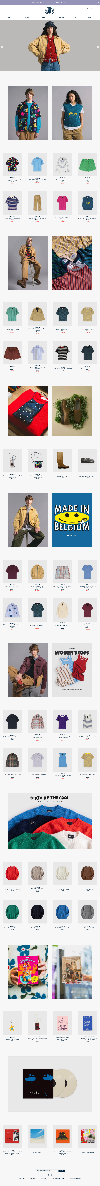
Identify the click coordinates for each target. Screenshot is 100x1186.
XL (41, 175)
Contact (33, 1178)
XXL (17, 325)
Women (27, 17)
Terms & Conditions (58, 1178)
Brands (61, 17)
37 (87, 471)
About (90, 17)
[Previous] (2, 47)
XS (12, 175)
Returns (43, 1178)
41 (67, 471)
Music (43, 17)
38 (57, 471)
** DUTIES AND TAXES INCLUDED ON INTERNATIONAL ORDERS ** (50, 2)
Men (9, 17)
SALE (76, 17)
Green (65, 1034)
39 (61, 471)
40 (64, 471)
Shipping (22, 1178)
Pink (59, 1034)
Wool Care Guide (75, 1178)
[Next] (98, 47)
